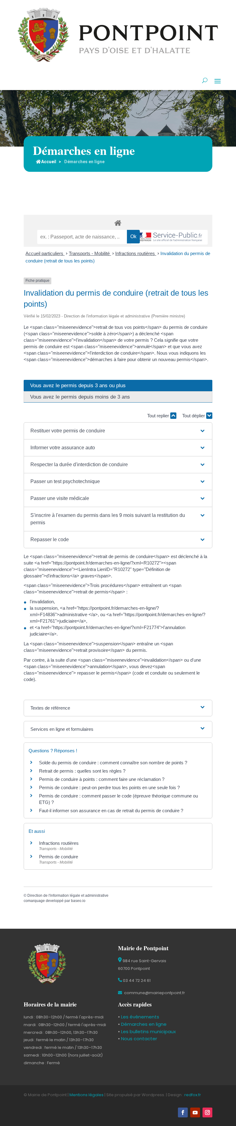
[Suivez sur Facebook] (183, 1112)
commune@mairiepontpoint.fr (154, 993)
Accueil (48, 161)
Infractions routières (135, 253)
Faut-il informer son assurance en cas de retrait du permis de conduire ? (111, 810)
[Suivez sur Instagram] (207, 1112)
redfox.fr (192, 1095)
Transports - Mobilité (90, 253)
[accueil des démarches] (118, 222)
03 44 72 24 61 (136, 980)
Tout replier (158, 415)
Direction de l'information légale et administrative (67, 895)
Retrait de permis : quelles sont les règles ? (82, 771)
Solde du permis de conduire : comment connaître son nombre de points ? (113, 762)
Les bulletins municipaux (148, 1031)
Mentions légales (86, 1095)
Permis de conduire (58, 856)
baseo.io (78, 901)
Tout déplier (194, 415)
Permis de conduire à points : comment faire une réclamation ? (101, 779)
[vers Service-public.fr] (169, 237)
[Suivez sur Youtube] (195, 1112)
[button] (118, 431)
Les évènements (139, 1017)
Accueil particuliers (45, 253)
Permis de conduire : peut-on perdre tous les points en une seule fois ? (109, 787)
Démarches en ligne (143, 1024)
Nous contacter (138, 1038)
